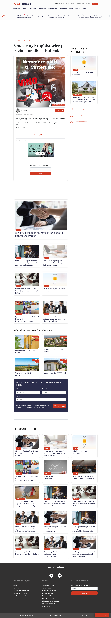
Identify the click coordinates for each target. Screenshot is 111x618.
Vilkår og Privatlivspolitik (21, 591)
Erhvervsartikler (47, 596)
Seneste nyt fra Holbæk (49, 585)
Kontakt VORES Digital (20, 593)
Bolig (25, 8)
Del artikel (58, 110)
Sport (77, 8)
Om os (15, 585)
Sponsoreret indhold (48, 604)
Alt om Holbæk (46, 606)
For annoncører (18, 588)
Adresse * (19, 396)
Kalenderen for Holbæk (49, 591)
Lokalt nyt (52, 8)
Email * (44, 389)
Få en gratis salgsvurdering (50, 601)
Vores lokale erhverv (48, 588)
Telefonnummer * (21, 389)
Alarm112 (16, 8)
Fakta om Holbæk (47, 593)
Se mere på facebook (40, 135)
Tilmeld (95, 4)
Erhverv (33, 8)
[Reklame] (41, 150)
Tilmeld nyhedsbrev (102, 615)
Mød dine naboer (66, 8)
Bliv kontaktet (59, 406)
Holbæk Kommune (48, 598)
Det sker (42, 8)
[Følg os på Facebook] (51, 575)
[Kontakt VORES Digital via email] (60, 575)
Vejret (84, 8)
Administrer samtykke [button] (20, 596)
